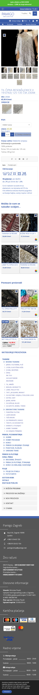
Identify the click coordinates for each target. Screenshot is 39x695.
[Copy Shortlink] (27, 159)
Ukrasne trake (12, 451)
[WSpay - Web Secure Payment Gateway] (10, 629)
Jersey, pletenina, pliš (14, 365)
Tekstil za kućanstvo (14, 423)
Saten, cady (10, 398)
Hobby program (13, 440)
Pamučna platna (13, 412)
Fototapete (11, 474)
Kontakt (9, 503)
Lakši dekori (11, 415)
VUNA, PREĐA (7, 457)
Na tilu (9, 375)
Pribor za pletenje (10, 454)
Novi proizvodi (12, 498)
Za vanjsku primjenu (14, 431)
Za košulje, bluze (13, 403)
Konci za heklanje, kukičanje (18, 465)
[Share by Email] (19, 159)
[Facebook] (3, 9)
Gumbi (8, 437)
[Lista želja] (36, 20)
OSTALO (5, 480)
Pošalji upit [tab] (12, 165)
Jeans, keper (10, 400)
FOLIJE (4, 469)
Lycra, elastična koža (14, 367)
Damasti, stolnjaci (13, 426)
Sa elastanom (11, 378)
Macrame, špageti (13, 460)
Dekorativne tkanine (15, 409)
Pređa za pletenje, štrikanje (18, 462)
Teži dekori (10, 417)
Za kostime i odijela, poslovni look (20, 395)
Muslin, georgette (13, 387)
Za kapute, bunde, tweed (15, 406)
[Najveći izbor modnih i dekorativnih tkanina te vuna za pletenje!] (8, 15)
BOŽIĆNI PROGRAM (13, 488)
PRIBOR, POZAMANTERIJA (12, 434)
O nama (9, 508)
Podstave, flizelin (14, 448)
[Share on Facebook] (11, 159)
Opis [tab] (4, 165)
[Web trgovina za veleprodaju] (29, 20)
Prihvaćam (7, 691)
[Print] (23, 159)
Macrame (9, 381)
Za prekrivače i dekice (14, 420)
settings (26, 688)
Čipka (8, 373)
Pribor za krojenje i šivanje (17, 445)
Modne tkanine (12, 362)
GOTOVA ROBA (8, 478)
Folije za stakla (13, 471)
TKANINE (5, 359)
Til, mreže (10, 384)
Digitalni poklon (10, 483)
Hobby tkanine (12, 428)
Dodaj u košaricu (24, 134)
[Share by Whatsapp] (15, 159)
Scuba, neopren (12, 370)
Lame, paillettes (12, 390)
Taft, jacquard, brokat (15, 392)
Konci (8, 443)
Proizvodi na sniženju (15, 493)
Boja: (3, 120)
